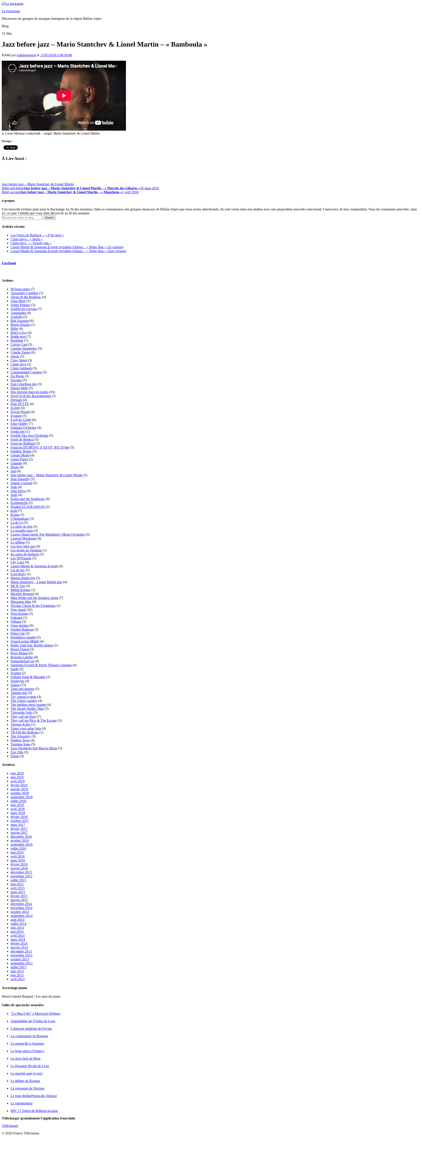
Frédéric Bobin (21, 451)
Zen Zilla (17, 752)
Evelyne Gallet (21, 420)
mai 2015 (17, 884)
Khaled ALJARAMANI (28, 507)
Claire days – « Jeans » (26, 239)
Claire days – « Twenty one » (31, 243)
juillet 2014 (18, 924)
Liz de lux (18, 570)
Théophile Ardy (22, 712)
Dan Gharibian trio (24, 384)
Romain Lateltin (22, 657)
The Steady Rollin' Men (27, 708)
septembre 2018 (22, 797)
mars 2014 (18, 939)
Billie (14, 328)
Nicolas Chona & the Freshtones (33, 606)
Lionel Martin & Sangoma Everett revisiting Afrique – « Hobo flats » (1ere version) (68, 251)
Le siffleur (18, 542)
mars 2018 (18, 813)
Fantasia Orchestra (23, 427)
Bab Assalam (20, 321)
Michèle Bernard (22, 594)
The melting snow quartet (28, 705)
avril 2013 (18, 979)
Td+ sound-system (23, 697)
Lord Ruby (18, 574)
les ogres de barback (25, 554)
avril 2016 (18, 856)
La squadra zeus (22, 530)
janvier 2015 (19, 900)
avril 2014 (18, 935)
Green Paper (19, 459)
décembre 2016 (21, 836)
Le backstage (11, 11)
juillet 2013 (18, 967)
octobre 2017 (20, 821)
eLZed (15, 408)
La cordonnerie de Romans (29, 1036)
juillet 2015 (18, 880)
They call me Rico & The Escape (34, 720)
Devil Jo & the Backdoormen (31, 396)
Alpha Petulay (20, 305)
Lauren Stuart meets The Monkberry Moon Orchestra (48, 534)
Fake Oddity (19, 423)
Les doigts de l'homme (26, 550)
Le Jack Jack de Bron (25, 1058)
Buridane (17, 340)
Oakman (16, 617)
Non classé (18, 610)
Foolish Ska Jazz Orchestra (29, 435)
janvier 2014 (19, 947)
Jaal (13, 471)
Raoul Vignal (20, 649)
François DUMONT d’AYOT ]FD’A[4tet (40, 447)
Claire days (18, 364)
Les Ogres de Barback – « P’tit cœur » (37, 235)
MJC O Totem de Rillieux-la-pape (34, 1111)
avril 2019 (18, 781)
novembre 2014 (21, 908)
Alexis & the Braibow (26, 297)
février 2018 (19, 817)
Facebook (9, 263)
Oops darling (20, 625)
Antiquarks (18, 313)
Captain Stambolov (24, 348)
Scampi (16, 673)
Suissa (15, 685)
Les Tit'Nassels (21, 558)
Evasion (16, 416)
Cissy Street (19, 360)
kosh (14, 511)
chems (15, 356)
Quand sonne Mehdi (25, 641)
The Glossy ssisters (24, 701)
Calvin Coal (19, 344)
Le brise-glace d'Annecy (27, 1051)
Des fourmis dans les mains (29, 392)
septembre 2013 (22, 963)
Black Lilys (19, 332)
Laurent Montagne (23, 538)
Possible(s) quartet (23, 637)
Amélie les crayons (24, 309)
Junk (14, 495)
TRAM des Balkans (24, 732)
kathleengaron (26, 55)
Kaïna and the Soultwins (28, 499)
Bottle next (18, 336)
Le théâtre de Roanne (25, 1081)
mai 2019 (17, 777)
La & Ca (17, 522)
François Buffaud (23, 443)
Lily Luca (17, 562)
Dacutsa (16, 380)
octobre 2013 (20, 959)
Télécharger (10, 1126)
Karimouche (19, 503)
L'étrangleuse (20, 518)
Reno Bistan (19, 653)
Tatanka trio (19, 693)
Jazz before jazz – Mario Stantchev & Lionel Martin (38, 184)
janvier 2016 (19, 868)
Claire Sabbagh (21, 368)
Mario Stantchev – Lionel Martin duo (36, 582)
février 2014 (19, 943)
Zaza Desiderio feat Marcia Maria (34, 748)
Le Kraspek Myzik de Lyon (30, 1066)
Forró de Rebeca (22, 439)
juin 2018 (17, 805)
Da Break (17, 376)
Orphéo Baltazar (22, 629)
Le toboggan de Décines (27, 1088)
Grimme (16, 463)
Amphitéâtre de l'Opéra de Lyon (33, 1021)
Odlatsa (16, 621)
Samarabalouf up (22, 661)
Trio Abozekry (21, 736)
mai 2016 (17, 852)
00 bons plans (20, 289)
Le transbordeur (22, 1103)
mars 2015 (18, 892)
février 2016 (19, 864)
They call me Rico (23, 716)
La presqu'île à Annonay (27, 1043)
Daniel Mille (19, 388)
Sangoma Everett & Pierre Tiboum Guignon (41, 665)
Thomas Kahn (20, 724)
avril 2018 (18, 809)
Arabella (16, 317)
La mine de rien (21, 526)
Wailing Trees (20, 740)
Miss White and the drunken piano (34, 598)
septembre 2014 (22, 916)
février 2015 (19, 896)
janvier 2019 (19, 789)
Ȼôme (15, 756)
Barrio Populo (20, 325)
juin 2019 (17, 773)
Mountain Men (21, 602)
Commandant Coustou (26, 372)
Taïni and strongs (22, 689)
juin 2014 (17, 927)
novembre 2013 (21, 955)
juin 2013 (17, 971)
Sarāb (14, 669)
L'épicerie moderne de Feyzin (31, 1028)
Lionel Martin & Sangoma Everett (34, 566)
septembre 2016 (22, 844)
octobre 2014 (20, 912)
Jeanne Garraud (21, 483)
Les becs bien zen (23, 546)
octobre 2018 (20, 793)
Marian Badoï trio (23, 578)
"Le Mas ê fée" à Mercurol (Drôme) (35, 1013)
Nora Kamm (19, 613)
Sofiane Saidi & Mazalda (28, 677)
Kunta (15, 515)
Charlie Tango (20, 352)
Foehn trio (18, 431)
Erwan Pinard (20, 412)
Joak (14, 487)
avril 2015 (18, 888)
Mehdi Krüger (20, 590)
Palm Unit (18, 633)
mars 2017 (18, 825)
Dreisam (16, 400)
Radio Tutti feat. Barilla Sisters (32, 645)
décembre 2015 (21, 872)
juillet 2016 (18, 848)
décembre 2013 (21, 951)
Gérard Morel (20, 455)
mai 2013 (17, 975)
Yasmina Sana (20, 744)
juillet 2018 (18, 801)
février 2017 (19, 829)
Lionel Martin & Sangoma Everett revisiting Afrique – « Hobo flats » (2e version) (67, 247)
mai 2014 (17, 931)
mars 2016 (18, 860)
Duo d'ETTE (20, 404)
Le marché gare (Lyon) (26, 1073)
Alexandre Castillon (24, 293)
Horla (14, 467)
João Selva (18, 491)
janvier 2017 (19, 832)
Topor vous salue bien (26, 728)
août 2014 (17, 920)
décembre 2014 (21, 904)
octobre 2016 (20, 840)
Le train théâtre (34, 1096)
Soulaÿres (17, 681)
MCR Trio (18, 586)
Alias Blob (18, 301)
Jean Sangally (20, 479)
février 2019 (19, 785)
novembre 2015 (21, 876)
